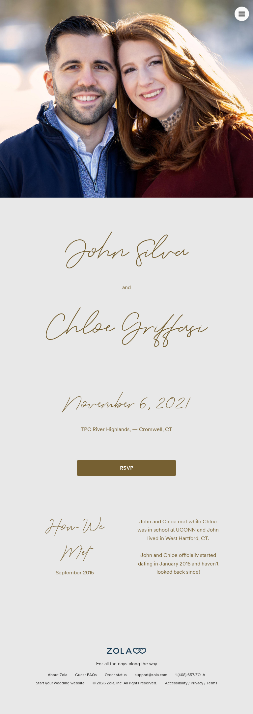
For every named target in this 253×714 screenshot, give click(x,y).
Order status (116, 675)
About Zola (57, 675)
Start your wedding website (60, 683)
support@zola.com (151, 675)
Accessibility (176, 683)
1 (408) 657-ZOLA (190, 675)
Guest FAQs (86, 675)
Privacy (197, 683)
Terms (212, 683)
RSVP (126, 468)
